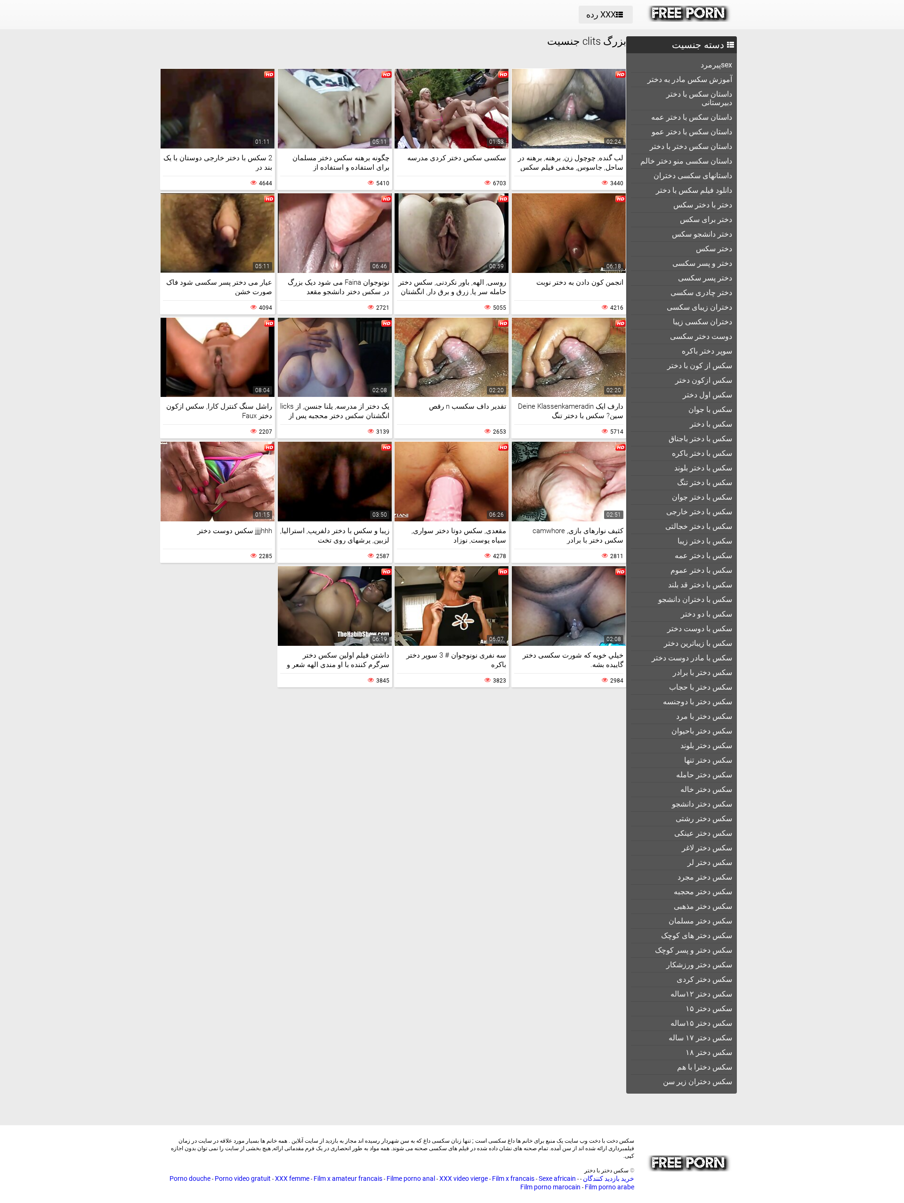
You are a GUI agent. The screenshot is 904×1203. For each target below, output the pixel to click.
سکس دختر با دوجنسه (697, 701)
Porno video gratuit (243, 1178)
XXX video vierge (463, 1178)
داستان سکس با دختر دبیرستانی (699, 98)
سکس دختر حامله (704, 774)
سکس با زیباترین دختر (698, 643)
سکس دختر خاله (706, 789)
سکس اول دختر (707, 394)
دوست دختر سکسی (701, 336)
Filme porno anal (411, 1178)
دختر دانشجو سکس (702, 234)
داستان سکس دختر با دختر (691, 146)
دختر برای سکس (706, 219)
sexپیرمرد (716, 64)
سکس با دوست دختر (699, 628)
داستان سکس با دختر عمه (691, 117)
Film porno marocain (550, 1187)
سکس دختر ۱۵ (709, 1008)
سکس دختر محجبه (703, 891)
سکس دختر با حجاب (700, 687)
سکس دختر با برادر (702, 672)
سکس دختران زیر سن (697, 1081)
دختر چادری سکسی (701, 292)
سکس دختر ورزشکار (699, 964)
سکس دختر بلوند (706, 745)
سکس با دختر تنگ (704, 482)
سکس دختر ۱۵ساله (701, 1023)
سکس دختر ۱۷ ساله (700, 1037)
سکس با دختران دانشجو (695, 599)
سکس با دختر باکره (702, 453)
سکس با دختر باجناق (700, 438)
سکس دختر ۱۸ (709, 1052)
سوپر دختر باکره (707, 350)
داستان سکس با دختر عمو (692, 131)
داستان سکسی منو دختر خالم (686, 161)
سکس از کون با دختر (699, 365)
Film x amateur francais (348, 1178)
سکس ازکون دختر (703, 380)
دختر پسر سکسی (705, 277)
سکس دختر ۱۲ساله (701, 993)
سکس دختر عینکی (703, 833)
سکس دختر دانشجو (702, 803)
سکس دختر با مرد (704, 716)
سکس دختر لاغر (707, 847)
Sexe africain (557, 1178)
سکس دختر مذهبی (703, 906)
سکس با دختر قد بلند (700, 584)
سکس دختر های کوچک (696, 935)
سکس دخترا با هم (704, 1067)
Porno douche (190, 1178)
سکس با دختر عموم (701, 570)
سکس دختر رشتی (704, 818)
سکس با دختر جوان (702, 497)
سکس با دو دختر (706, 614)
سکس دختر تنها (708, 760)
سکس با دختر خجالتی (698, 526)
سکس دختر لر (709, 862)
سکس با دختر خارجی (699, 511)
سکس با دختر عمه (703, 555)
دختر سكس (714, 248)
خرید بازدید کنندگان (607, 1178)
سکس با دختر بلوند (703, 467)
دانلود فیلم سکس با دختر (694, 190)
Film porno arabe (609, 1187)
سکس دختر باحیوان (701, 730)
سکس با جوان (710, 409)
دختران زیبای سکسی (699, 307)
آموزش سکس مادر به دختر (689, 79)
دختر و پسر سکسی (702, 263)
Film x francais (513, 1178)
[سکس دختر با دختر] (689, 19)
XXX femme (292, 1178)
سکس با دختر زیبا (705, 540)
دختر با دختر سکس (702, 204)
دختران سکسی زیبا (702, 321)
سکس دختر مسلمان (700, 920)
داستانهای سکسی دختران (693, 175)
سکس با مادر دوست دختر (692, 657)
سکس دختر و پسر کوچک (693, 950)
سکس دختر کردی (704, 979)
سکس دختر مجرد (705, 877)
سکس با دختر (711, 424)
